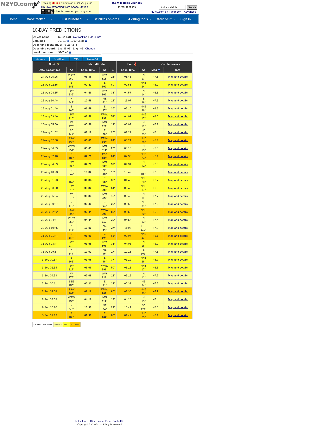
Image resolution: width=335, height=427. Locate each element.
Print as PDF (92, 59)
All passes (40, 59)
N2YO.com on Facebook (166, 11)
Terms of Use (89, 421)
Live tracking (79, 36)
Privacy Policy (104, 421)
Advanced (190, 11)
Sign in (185, 19)
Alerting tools (138, 19)
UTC (76, 59)
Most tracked (36, 19)
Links (78, 421)
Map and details (178, 76)
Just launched (71, 19)
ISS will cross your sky (127, 2)
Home (13, 19)
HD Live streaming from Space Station (64, 6)
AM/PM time (60, 59)
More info (95, 36)
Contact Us (118, 421)
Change (90, 48)
